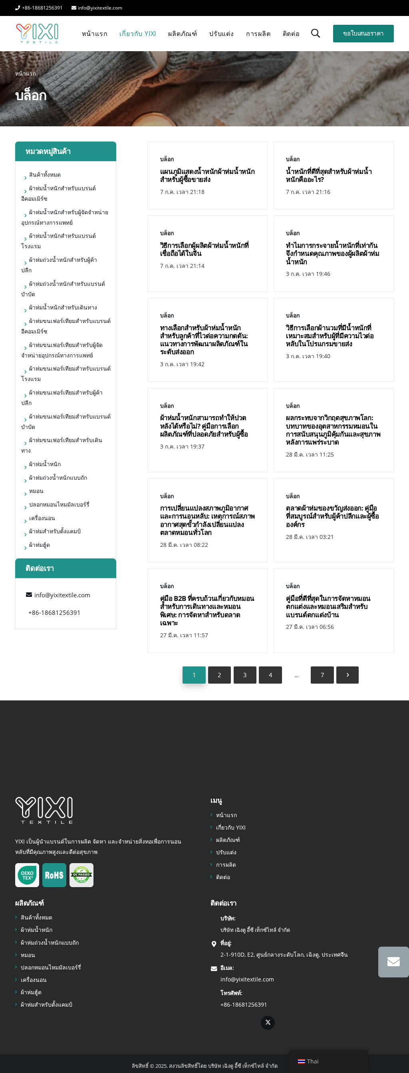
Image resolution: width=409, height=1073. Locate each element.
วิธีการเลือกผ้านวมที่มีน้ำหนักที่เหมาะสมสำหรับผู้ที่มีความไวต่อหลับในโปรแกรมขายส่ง (330, 336)
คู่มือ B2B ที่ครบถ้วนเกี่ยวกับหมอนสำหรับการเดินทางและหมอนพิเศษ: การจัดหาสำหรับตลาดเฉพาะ (207, 610)
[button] (315, 33)
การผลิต (226, 864)
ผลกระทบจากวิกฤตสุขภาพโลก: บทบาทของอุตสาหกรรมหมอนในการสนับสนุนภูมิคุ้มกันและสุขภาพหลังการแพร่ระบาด (333, 430)
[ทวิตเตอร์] (268, 1023)
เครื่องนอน (34, 979)
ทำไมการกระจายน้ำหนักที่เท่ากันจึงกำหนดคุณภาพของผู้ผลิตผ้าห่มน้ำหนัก (332, 253)
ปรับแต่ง (226, 852)
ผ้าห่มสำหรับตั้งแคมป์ (46, 1004)
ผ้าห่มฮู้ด (31, 992)
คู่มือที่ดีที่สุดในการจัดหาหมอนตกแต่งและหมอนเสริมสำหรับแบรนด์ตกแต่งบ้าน (328, 606)
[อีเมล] (393, 962)
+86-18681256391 (243, 1004)
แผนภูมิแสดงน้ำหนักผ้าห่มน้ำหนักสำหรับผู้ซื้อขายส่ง (207, 175)
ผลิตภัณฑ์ (228, 840)
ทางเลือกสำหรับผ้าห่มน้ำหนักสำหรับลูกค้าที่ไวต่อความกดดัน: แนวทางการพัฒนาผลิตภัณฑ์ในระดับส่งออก (204, 340)
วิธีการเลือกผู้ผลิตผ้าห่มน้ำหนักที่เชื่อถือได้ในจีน (204, 249)
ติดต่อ (223, 877)
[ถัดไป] (347, 675)
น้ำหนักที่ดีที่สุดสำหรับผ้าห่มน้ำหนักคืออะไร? (328, 175)
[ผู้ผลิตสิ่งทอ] (37, 34)
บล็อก (167, 159)
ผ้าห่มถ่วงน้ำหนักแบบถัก (50, 942)
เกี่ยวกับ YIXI (231, 827)
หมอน (28, 955)
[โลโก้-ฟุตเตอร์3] (44, 810)
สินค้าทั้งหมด (36, 917)
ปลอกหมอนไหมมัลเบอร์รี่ (51, 967)
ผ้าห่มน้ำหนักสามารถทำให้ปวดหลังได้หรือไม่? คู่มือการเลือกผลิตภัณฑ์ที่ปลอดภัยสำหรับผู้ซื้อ (204, 426)
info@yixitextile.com (247, 979)
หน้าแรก (226, 815)
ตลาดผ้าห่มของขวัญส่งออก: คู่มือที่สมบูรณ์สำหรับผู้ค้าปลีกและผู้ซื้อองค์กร (332, 516)
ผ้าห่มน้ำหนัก (36, 929)
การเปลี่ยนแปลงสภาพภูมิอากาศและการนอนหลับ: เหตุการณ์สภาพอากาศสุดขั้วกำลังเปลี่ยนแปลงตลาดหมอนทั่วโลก (207, 520)
